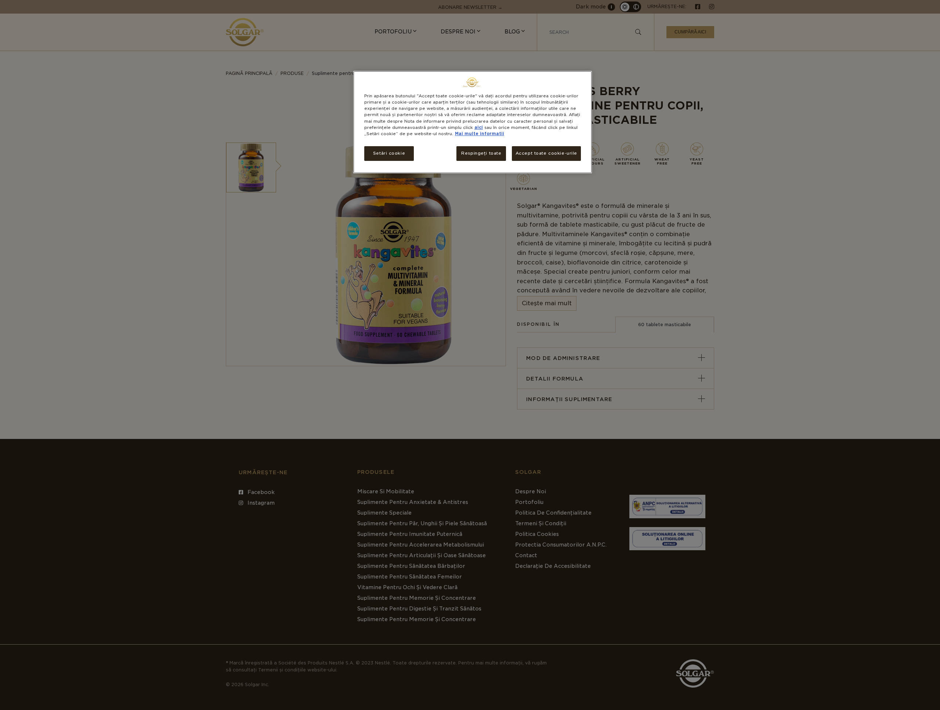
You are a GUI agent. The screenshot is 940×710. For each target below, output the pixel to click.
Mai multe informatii (479, 133)
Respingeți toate (481, 153)
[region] (472, 122)
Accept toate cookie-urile (546, 153)
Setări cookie (389, 153)
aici (478, 127)
